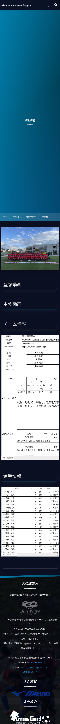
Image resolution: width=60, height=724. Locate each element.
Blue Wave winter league (16, 5)
